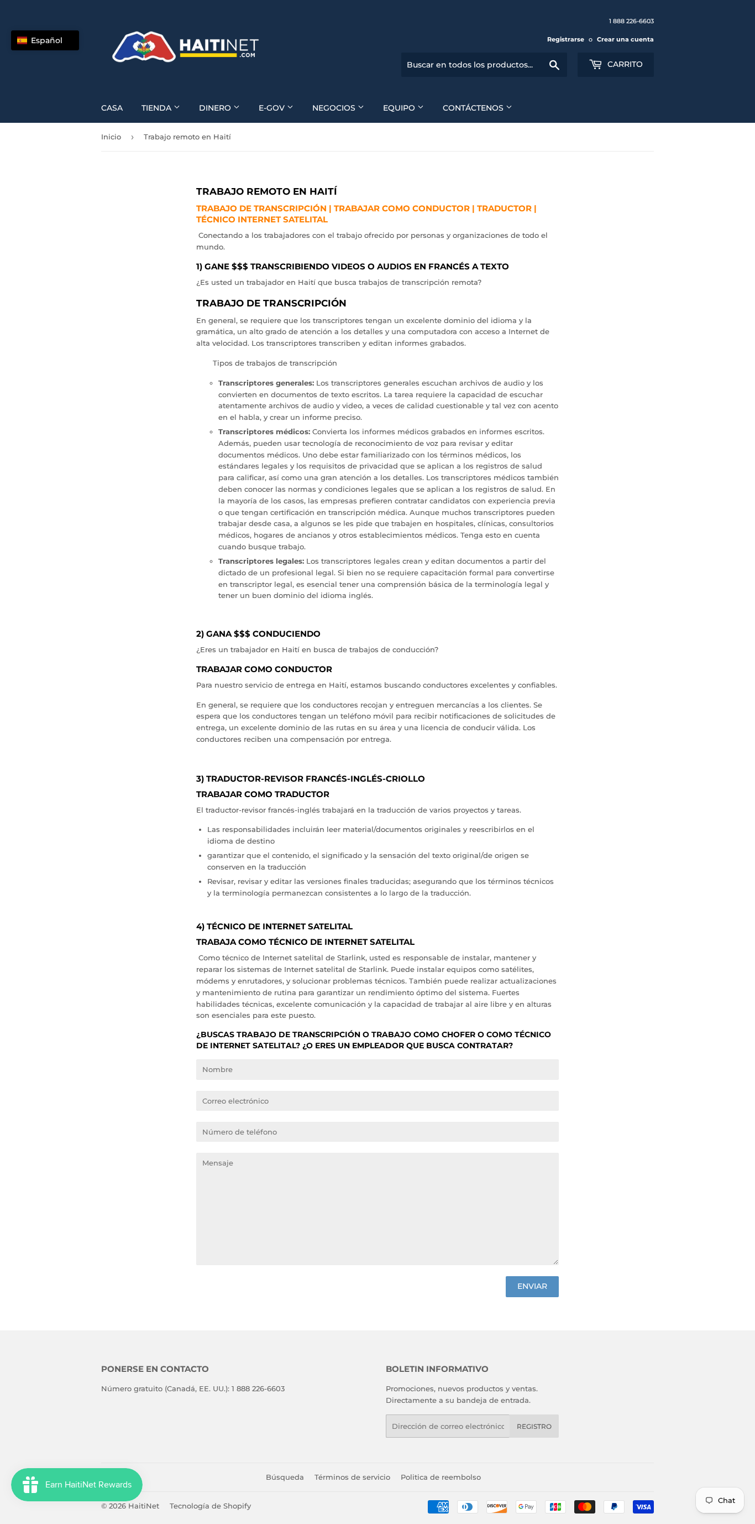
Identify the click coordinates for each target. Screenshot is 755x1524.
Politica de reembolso (441, 1477)
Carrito (624, 64)
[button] (45, 40)
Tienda (157, 108)
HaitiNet (143, 1505)
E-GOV (273, 108)
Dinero (216, 108)
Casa (112, 108)
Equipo (400, 108)
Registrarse (565, 39)
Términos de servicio (352, 1477)
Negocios (335, 108)
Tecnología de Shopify (210, 1505)
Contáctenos (474, 108)
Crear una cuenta (625, 39)
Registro (534, 1426)
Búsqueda (285, 1477)
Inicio (111, 136)
